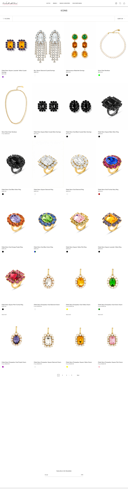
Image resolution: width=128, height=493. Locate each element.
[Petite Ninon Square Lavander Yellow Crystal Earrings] (16, 45)
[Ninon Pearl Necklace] (112, 45)
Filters (7, 18)
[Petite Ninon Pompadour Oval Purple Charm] (16, 337)
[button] (55, 3)
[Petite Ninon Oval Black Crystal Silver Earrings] (80, 106)
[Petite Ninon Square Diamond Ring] (48, 164)
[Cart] (124, 3)
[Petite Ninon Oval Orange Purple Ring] (16, 221)
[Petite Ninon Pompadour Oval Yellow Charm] (80, 279)
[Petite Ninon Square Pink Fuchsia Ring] (16, 279)
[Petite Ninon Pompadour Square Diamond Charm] (48, 337)
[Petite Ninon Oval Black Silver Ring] (16, 164)
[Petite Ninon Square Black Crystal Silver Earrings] (48, 106)
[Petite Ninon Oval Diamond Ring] (80, 164)
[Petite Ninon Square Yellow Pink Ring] (80, 221)
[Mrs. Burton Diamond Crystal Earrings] (48, 45)
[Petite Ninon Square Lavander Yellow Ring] (112, 221)
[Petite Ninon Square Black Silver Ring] (112, 106)
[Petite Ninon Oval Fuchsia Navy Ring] (112, 164)
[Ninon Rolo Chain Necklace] (16, 106)
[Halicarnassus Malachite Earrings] (80, 45)
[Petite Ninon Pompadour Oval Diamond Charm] (48, 279)
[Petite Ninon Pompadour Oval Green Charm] (112, 279)
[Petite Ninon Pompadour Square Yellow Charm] (80, 337)
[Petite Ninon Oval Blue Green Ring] (48, 221)
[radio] (3, 77)
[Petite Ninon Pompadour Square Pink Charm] (112, 337)
